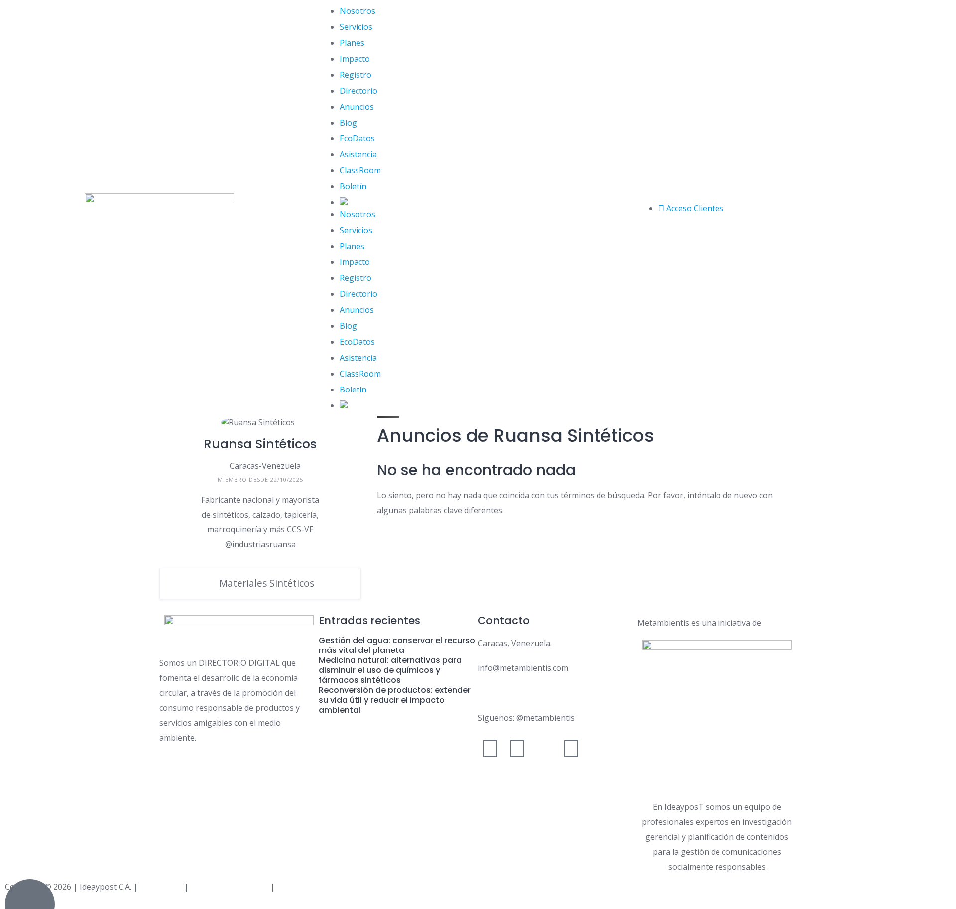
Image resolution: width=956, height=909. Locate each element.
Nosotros (357, 10)
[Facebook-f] (490, 747)
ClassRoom (360, 170)
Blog (348, 122)
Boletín (353, 186)
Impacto (355, 58)
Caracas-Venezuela (265, 465)
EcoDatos (357, 138)
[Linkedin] (571, 747)
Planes (352, 42)
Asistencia (358, 154)
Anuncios (357, 106)
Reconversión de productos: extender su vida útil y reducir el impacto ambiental (395, 700)
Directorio (358, 90)
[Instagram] (517, 747)
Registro (355, 74)
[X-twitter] (544, 747)
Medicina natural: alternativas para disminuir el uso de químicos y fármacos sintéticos (390, 670)
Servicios (356, 26)
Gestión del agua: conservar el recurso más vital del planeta (397, 645)
